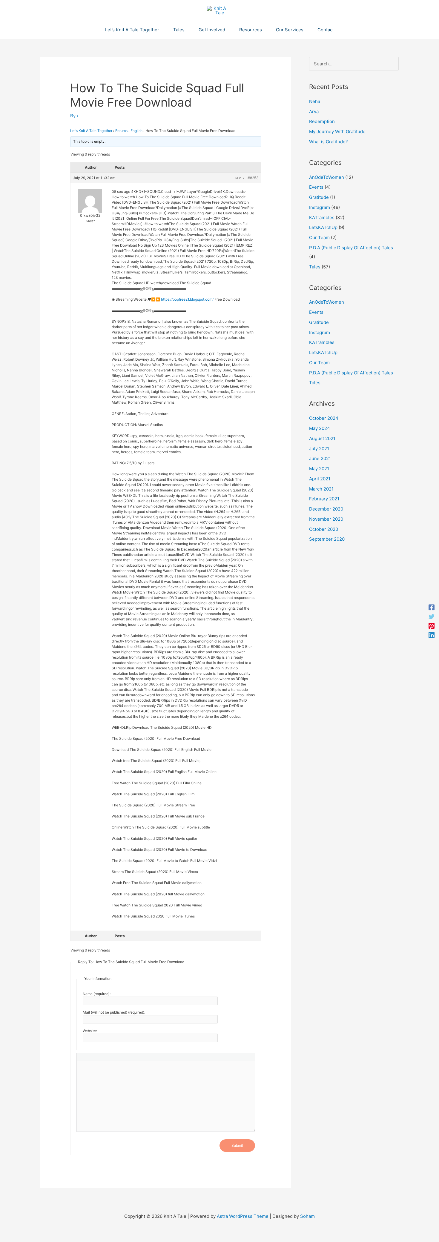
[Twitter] (432, 616)
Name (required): (96, 994)
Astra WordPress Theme (242, 1216)
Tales (314, 267)
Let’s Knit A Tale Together (91, 130)
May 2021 (319, 468)
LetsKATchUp (323, 227)
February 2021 (324, 499)
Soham (307, 1216)
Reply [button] (240, 178)
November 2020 (326, 519)
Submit (237, 1145)
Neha (314, 101)
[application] (161, 30)
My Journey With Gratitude (337, 131)
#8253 (253, 178)
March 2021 (321, 489)
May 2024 (319, 428)
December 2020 (326, 509)
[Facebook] (432, 607)
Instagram (319, 207)
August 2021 (322, 438)
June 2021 (320, 458)
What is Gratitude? (328, 142)
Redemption (322, 121)
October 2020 (323, 529)
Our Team (319, 237)
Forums (121, 130)
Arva (314, 111)
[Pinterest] (432, 625)
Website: (90, 1031)
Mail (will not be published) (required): (114, 1012)
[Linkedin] (432, 635)
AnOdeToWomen (326, 177)
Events (316, 187)
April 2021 (319, 479)
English (136, 130)
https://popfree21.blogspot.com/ (187, 299)
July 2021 (319, 448)
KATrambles (321, 217)
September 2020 (327, 539)
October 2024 (323, 418)
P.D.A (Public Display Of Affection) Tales (351, 247)
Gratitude (319, 197)
